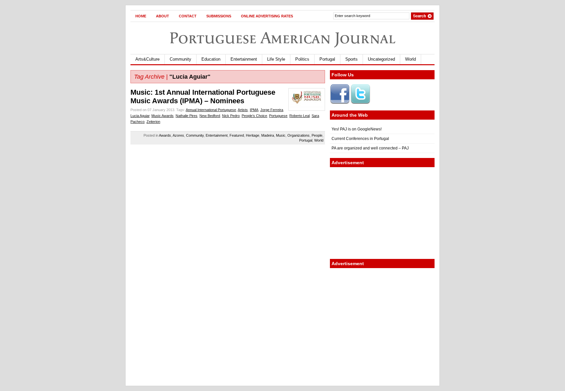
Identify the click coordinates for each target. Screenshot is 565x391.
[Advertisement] (382, 213)
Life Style (276, 59)
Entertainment (244, 59)
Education (210, 59)
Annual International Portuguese (211, 110)
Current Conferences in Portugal (360, 138)
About (162, 16)
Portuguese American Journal (282, 38)
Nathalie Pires (186, 116)
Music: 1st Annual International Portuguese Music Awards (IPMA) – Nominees (202, 96)
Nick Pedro (231, 116)
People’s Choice (254, 116)
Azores (178, 135)
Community (180, 59)
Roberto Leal (299, 116)
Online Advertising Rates (267, 16)
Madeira (267, 135)
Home (140, 16)
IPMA (254, 110)
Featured (237, 135)
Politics (302, 59)
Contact (188, 16)
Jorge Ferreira (271, 110)
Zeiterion (153, 122)
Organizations (298, 135)
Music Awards (162, 116)
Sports (351, 59)
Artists (243, 110)
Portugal (327, 59)
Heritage (252, 135)
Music (280, 135)
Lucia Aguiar (139, 116)
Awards (165, 135)
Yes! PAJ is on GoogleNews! (357, 129)
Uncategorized (381, 59)
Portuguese (278, 116)
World (410, 59)
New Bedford (209, 116)
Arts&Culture (147, 59)
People (317, 135)
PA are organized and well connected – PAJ (370, 148)
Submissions (218, 16)
